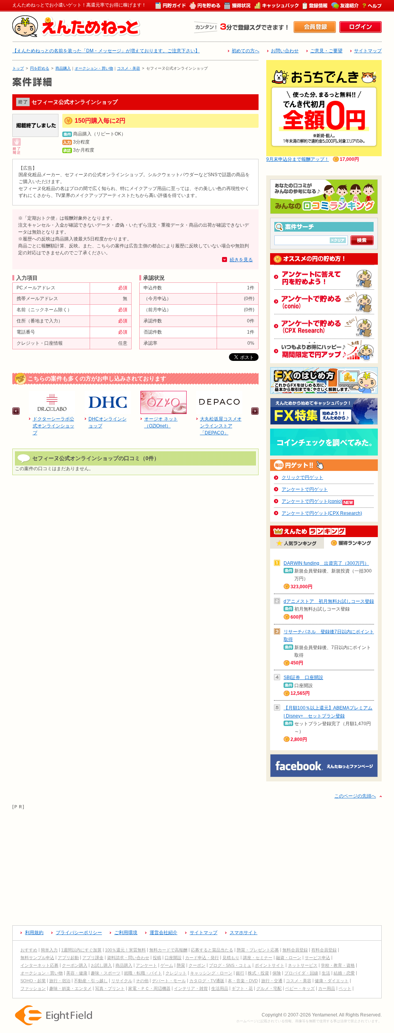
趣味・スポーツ (105, 973)
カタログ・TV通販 (206, 980)
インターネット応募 (39, 965)
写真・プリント (110, 988)
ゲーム (166, 965)
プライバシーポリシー (79, 932)
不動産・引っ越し (91, 980)
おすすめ (28, 950)
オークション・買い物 (94, 68)
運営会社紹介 (163, 932)
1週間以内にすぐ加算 (81, 950)
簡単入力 (49, 950)
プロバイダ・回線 (301, 973)
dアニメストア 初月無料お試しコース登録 (329, 601)
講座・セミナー (257, 957)
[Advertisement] (197, 864)
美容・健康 (76, 973)
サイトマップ (368, 50)
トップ (18, 68)
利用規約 (34, 932)
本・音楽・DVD (243, 980)
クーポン (197, 965)
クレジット (176, 973)
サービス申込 (317, 957)
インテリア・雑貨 (191, 988)
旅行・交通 (271, 980)
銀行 (240, 973)
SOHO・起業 (33, 980)
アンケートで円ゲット (305, 489)
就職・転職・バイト (143, 973)
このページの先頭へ (355, 796)
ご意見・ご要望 (326, 50)
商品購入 (63, 68)
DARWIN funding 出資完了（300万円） (326, 563)
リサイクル (121, 980)
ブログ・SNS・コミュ (230, 965)
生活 (326, 973)
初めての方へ (245, 50)
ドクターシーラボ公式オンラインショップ (53, 426)
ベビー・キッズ (300, 988)
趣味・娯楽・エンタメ (70, 988)
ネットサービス (302, 965)
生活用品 (219, 988)
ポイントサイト (269, 965)
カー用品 (326, 988)
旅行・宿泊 (59, 980)
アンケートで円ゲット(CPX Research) (322, 513)
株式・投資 (258, 973)
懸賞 (181, 965)
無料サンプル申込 (37, 957)
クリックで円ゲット (302, 477)
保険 (276, 973)
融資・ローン (288, 957)
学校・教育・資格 (338, 965)
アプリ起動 (68, 957)
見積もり (230, 957)
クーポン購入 (74, 965)
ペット (345, 988)
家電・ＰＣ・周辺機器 (149, 988)
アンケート (146, 965)
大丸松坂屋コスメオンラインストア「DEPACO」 (221, 426)
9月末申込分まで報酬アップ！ (297, 159)
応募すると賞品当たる (212, 950)
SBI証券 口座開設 (303, 677)
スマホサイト (243, 932)
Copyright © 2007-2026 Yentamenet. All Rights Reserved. (322, 1015)
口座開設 (173, 957)
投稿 (157, 957)
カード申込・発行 (202, 957)
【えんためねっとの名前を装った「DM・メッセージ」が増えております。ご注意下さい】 (106, 50)
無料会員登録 (295, 950)
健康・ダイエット (332, 980)
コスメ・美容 (128, 68)
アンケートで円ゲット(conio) (312, 501)
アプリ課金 (93, 957)
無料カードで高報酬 (168, 950)
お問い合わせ (285, 50)
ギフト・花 (242, 988)
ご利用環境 (125, 932)
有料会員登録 (324, 950)
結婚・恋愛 (344, 973)
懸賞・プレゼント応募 (258, 950)
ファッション (33, 988)
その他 (142, 980)
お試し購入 (101, 965)
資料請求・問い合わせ (128, 957)
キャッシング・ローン (211, 973)
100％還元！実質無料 (125, 950)
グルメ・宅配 (269, 988)
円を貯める (39, 68)
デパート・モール (169, 980)
